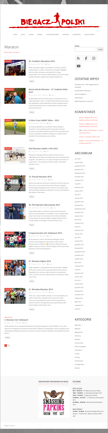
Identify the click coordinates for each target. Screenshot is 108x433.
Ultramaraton (79, 361)
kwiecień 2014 (79, 230)
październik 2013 (80, 252)
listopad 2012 (79, 291)
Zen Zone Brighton (80, 94)
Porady (77, 354)
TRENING (66, 34)
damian (81, 117)
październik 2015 (80, 173)
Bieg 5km (77, 329)
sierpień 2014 (79, 216)
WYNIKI (39, 34)
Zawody (77, 368)
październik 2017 (80, 166)
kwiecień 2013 (79, 273)
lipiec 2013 (78, 262)
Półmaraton (78, 350)
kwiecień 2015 (79, 187)
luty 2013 (77, 280)
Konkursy (78, 336)
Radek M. (82, 141)
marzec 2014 (79, 234)
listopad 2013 (79, 248)
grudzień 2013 (79, 245)
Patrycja (81, 124)
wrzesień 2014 (79, 212)
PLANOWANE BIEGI (52, 34)
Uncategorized (79, 364)
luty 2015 (77, 194)
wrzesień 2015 (79, 177)
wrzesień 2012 (79, 295)
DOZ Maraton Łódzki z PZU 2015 (43, 148)
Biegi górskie (9, 89)
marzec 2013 (79, 277)
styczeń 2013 (79, 284)
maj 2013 (77, 270)
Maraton (8, 61)
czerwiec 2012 (79, 305)
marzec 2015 (79, 191)
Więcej (32, 81)
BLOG (23, 34)
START (15, 34)
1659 (46, 292)
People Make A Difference (83, 91)
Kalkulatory (89, 34)
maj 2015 (77, 184)
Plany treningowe (80, 346)
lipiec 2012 (78, 302)
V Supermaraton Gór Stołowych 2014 (45, 233)
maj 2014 (77, 227)
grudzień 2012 (79, 287)
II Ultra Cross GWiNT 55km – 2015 (44, 120)
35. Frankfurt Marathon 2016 (42, 61)
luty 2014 (77, 237)
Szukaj (77, 46)
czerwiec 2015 (79, 180)
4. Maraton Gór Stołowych (16, 320)
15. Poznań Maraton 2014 (40, 176)
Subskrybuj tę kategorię (12, 52)
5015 (44, 123)
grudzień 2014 (79, 202)
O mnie (31, 34)
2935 (46, 95)
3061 (19, 323)
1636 (43, 236)
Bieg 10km (78, 325)
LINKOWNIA (76, 34)
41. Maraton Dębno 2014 (40, 261)
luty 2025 (77, 159)
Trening (77, 357)
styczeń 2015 (79, 198)
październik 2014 (80, 209)
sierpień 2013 (79, 259)
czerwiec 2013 (79, 266)
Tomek (81, 137)
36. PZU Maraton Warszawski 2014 (44, 205)
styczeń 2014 (79, 241)
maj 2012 (77, 309)
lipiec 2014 (78, 219)
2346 (47, 208)
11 (45, 264)
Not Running (79, 343)
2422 (45, 180)
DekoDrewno (79, 98)
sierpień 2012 (79, 298)
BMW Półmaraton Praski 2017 (84, 101)
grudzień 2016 (79, 169)
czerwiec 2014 (79, 223)
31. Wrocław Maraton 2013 (41, 289)
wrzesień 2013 (79, 255)
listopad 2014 (79, 205)
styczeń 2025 (79, 162)
